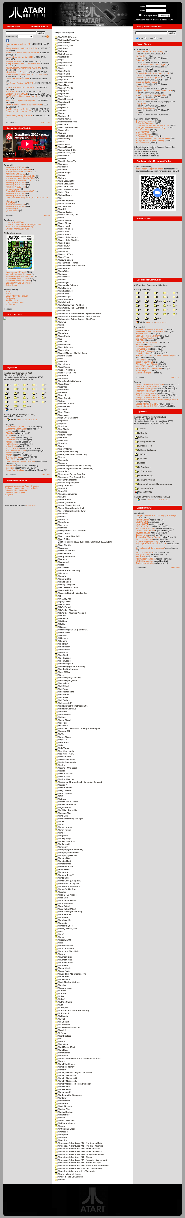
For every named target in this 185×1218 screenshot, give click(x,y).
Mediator (61, 401)
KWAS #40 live (12, 92)
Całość (13, 419)
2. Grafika (142, 433)
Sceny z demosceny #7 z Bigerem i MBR (24, 105)
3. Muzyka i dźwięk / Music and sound (152, 125)
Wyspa (9, 453)
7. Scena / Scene (143, 134)
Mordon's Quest (65, 926)
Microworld (63, 562)
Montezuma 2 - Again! (68, 884)
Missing (61, 765)
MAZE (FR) (62, 361)
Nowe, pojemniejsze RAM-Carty (150, 384)
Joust (8, 435)
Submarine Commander (16, 429)
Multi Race (62, 1050)
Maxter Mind (63, 350)
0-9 (9, 385)
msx (168, 305)
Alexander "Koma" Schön (147, 364)
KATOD (139, 344)
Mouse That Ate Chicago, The (71, 974)
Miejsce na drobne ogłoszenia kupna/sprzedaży (157, 399)
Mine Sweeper (64, 658)
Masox (60, 217)
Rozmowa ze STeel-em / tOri (18, 44)
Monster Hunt (64, 861)
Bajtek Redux (11, 285)
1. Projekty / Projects (145, 121)
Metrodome (63, 522)
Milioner (61, 616)
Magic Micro (63, 85)
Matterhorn (62, 333)
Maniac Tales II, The (66, 150)
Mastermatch (63, 249)
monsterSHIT (63, 869)
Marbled (61, 175)
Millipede (61, 635)
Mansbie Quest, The (67, 161)
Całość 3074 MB (15, 409)
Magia (60, 60)
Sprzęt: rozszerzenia (145, 393)
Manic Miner (63, 155)
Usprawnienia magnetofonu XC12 (20, 176)
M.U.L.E (61, 1041)
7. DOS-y (142, 454)
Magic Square (64, 96)
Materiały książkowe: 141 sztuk (19, 276)
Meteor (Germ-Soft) (66, 502)
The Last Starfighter (14, 457)
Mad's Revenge (64, 54)
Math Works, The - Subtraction (72, 308)
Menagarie (62, 460)
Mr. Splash (62, 1016)
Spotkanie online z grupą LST (18, 111)
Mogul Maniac (64, 807)
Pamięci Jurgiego (13, 61)
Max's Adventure (65, 347)
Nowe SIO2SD (142, 524)
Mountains (62, 965)
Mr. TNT (61, 1019)
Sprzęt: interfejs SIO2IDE (147, 404)
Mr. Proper (62, 1008)
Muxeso (61, 1118)
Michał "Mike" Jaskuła (145, 338)
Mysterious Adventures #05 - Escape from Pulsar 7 (81, 1154)
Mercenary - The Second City (71, 477)
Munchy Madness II (66, 1075)
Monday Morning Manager (70, 819)
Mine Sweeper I (64, 661)
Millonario (62, 641)
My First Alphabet (66, 1123)
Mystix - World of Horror (69, 1174)
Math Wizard (63, 302)
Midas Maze (63, 568)
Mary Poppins (64, 206)
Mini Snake (62, 697)
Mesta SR (62, 491)
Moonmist (62, 923)
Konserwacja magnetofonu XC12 (20, 180)
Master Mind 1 (64, 234)
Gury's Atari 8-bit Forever (17, 296)
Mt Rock (61, 1033)
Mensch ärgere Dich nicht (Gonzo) (74, 466)
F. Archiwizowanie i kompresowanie (155, 484)
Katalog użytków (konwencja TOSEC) (152, 497)
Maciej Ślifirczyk (143, 366)
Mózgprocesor (64, 988)
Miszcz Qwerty (64, 793)
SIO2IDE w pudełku (144, 561)
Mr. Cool (61, 993)
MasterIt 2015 (63, 246)
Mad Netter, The (65, 45)
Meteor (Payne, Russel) (68, 505)
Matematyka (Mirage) (67, 285)
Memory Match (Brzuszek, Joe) (72, 454)
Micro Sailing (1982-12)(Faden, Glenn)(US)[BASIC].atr (86, 542)
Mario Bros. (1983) (66, 181)
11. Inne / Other (142, 143)
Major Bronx (63, 124)
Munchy (61, 1070)
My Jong (61, 1126)
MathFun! (62, 322)
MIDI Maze (62, 573)
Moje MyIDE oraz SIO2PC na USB (151, 544)
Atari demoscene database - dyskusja (21, 488)
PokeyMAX (141, 60)
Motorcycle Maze (65, 948)
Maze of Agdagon (66, 370)
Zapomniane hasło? (143, 20)
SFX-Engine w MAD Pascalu (18, 169)
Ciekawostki (141, 69)
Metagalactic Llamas (67, 494)
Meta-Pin (61, 497)
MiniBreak (62, 711)
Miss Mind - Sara (65, 754)
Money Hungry (64, 827)
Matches (61, 280)
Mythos (61, 1180)
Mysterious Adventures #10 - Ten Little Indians (79, 1168)
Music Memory (64, 1106)
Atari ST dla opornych (15, 204)
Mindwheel (62, 652)
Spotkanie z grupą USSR (17, 94)
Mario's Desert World (67, 189)
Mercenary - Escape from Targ (71, 474)
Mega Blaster (63, 412)
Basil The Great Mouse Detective (20, 461)
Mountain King (64, 960)
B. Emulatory (144, 467)
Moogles (61, 892)
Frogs (8, 431)
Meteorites (62, 514)
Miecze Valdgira (65, 590)
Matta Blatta (63, 330)
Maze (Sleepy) (64, 384)
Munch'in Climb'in (66, 1064)
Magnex (61, 113)
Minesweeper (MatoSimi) (69, 678)
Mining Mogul (64, 720)
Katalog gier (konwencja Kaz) (18, 373)
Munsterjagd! (64, 1092)
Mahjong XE (63, 116)
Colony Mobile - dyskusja (16, 490)
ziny (159, 318)
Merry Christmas (65, 485)
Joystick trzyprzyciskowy (147, 541)
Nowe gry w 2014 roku (16, 206)
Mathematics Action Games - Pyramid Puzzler (79, 313)
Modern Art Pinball (66, 805)
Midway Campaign (66, 585)
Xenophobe (11, 442)
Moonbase (62, 917)
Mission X (62, 785)
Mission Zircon (64, 788)
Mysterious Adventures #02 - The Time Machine (80, 1146)
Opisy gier (9, 424)
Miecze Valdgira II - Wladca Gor (72, 593)
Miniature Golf (64, 703)
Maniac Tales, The (66, 153)
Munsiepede (63, 1086)
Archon (9, 455)
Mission (61, 771)
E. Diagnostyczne (146, 480)
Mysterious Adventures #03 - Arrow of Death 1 (79, 1148)
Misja (60, 745)
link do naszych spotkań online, (149, 169)
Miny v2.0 (62, 740)
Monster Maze (64, 864)
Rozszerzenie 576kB (145, 552)
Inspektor (10, 468)
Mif (59, 596)
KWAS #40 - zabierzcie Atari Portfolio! (22, 96)
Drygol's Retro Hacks (15, 302)
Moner (60, 821)
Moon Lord (62, 898)
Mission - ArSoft (65, 773)
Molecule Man (64, 813)
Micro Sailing (63, 539)
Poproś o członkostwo (163, 20)
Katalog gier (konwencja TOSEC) (19, 414)
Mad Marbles (63, 43)
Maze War (62, 387)
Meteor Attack (64, 499)
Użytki (150, 39)
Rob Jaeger (141, 360)
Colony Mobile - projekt (15, 492)
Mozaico (61, 985)
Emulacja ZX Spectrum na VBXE (20, 191)
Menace (61, 457)
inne (28, 406)
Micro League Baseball (68, 536)
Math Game (63, 294)
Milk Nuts (62, 621)
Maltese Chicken (65, 136)
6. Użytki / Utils (142, 132)
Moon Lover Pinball (66, 900)
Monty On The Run (66, 889)
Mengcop (62, 463)
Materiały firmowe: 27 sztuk (18, 278)
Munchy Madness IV (67, 1081)
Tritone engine (12, 208)
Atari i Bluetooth (142, 520)
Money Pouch (64, 830)
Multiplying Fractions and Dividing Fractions (78, 1058)
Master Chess (64, 223)
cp (176, 293)
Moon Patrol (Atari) (66, 909)
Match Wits (62, 271)
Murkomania (63, 1101)
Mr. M (60, 1005)
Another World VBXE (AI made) (149, 51)
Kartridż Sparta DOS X (16, 174)
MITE (60, 796)
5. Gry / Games (143, 130)
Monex (60, 824)
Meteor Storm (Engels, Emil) (71, 508)
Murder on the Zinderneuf (69, 1095)
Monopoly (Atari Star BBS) (70, 850)
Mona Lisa (62, 816)
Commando (11, 437)
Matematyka (63, 282)
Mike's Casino (64, 604)
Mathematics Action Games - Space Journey (78, 316)
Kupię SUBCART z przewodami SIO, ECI (154, 91)
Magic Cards (63, 71)
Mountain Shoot (65, 962)
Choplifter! (10, 433)
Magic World (63, 102)
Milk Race (62, 624)
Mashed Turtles (64, 212)
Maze (60, 359)
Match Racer (63, 268)
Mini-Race (62, 723)
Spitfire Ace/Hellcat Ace (16, 450)
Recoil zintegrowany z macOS (19, 115)
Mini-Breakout (64, 714)
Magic (60, 68)
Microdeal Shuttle (66, 551)
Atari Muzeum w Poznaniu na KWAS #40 (23, 68)
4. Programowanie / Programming (150, 127)
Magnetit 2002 (64, 108)
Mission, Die (63, 776)
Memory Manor (64, 449)
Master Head (63, 226)
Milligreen (62, 627)
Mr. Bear (61, 991)
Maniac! (61, 141)
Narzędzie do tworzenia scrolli (19, 172)
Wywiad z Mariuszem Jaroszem (150, 329)
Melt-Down (62, 440)
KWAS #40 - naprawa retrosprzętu (21, 100)
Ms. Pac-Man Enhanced (68, 1027)
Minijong (61, 717)
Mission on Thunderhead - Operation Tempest (79, 782)
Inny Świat (10, 466)
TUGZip (34, 419)
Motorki (61, 954)
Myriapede (62, 1134)
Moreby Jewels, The (67, 929)
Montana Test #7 (65, 875)
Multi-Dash (62, 1056)
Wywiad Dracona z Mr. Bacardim (150, 331)
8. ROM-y (142, 458)
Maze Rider (62, 378)
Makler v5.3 (62, 130)
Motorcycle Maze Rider (68, 951)
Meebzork (62, 409)
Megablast (62, 421)
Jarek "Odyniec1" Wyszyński (149, 368)
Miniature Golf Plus (66, 709)
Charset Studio (142, 86)
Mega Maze (62, 415)
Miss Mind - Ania (65, 751)
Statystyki (9, 495)
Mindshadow (63, 649)
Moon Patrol (63, 906)
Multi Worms (63, 1053)
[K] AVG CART (142, 56)
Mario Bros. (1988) (66, 184)
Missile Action (64, 757)
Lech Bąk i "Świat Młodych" (148, 336)
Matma (60, 325)
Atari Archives (12, 300)
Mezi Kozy (62, 525)
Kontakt (8, 309)
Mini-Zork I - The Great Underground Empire (78, 728)
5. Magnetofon (145, 446)
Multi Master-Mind (66, 1047)
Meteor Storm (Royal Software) (72, 511)
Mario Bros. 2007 (65, 186)
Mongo (61, 833)
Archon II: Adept (13, 448)
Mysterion (62, 1140)
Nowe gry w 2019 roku (16, 185)
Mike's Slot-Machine (67, 610)
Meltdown (62, 437)
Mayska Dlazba (64, 356)
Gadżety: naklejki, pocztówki (148, 395)
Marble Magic (63, 172)
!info (159, 301)
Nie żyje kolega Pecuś (15, 72)
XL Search (10, 304)
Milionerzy (62, 618)
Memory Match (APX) (67, 451)
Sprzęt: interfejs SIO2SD (146, 406)
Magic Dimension (65, 76)
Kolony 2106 (11, 446)
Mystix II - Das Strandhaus (70, 1177)
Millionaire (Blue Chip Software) (72, 630)
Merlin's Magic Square (68, 483)
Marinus (61, 178)
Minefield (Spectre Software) (71, 666)
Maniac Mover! (64, 147)
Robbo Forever (12, 444)
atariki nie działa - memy (146, 82)
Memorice (62, 443)
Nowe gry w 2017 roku (16, 187)
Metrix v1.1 (62, 519)
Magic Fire (62, 79)
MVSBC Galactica (65, 1120)
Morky (60, 937)
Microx (60, 565)
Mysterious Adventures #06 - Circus (74, 1157)
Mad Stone (62, 48)
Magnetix (62, 110)
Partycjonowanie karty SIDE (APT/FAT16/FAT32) (27, 198)
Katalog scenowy (142, 289)
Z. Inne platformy (146, 488)
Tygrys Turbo (142, 535)
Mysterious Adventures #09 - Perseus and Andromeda (83, 1165)
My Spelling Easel (66, 1129)
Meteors (61, 516)
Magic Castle (63, 74)
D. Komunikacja (145, 476)
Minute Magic (64, 737)
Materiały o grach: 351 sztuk (18, 281)
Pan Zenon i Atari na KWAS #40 (19, 83)
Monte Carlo (63, 878)
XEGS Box (140, 557)
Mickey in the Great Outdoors (71, 531)
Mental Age (63, 471)
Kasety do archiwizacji (145, 108)
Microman (62, 559)
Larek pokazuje (12, 189)
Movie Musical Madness (68, 982)
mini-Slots (62, 725)
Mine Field (62, 655)
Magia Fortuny (64, 62)
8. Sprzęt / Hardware (145, 136)
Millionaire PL (64, 633)
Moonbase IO (64, 920)
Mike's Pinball (64, 607)
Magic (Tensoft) (65, 99)
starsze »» (45, 122)
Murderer (61, 1098)
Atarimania (10, 298)
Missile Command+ (66, 762)
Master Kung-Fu (65, 229)
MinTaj (60, 734)
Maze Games (63, 364)
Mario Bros (10, 440)
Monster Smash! (65, 867)
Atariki (8, 291)
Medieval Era (63, 406)
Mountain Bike (64, 957)
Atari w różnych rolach (146, 559)
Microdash (62, 548)
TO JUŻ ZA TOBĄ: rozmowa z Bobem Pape (155, 355)
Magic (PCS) (63, 91)
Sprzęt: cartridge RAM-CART (149, 397)
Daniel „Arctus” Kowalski (146, 342)
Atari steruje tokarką (145, 563)
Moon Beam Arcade (67, 895)
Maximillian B (64, 344)
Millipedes (62, 638)
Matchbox (62, 274)
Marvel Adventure (66, 203)
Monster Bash (64, 858)
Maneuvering (63, 138)
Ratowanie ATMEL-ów (145, 528)
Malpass (61, 133)
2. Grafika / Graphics (145, 123)
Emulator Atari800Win (15, 222)
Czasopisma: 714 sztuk (16, 272)
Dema (159, 39)
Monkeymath (63, 844)
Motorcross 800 (65, 946)
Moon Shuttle (64, 914)
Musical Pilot (63, 1109)
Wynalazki (139, 513)
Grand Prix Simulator (15, 470)
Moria (60, 931)
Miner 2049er (63, 672)
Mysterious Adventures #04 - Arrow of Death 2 (79, 1151)
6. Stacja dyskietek (147, 450)
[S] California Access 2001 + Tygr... (151, 64)
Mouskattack (63, 979)
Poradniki (8, 165)
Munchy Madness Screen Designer (74, 1084)
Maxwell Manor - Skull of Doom (72, 353)
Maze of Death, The (66, 373)
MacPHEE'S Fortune (67, 37)
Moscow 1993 (64, 940)
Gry (141, 39)
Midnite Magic (64, 582)
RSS (44, 36)
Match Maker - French (67, 263)
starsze (47, 215)
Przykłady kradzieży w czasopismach (152, 73)
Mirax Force (63, 742)
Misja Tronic (63, 748)
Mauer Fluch (63, 336)
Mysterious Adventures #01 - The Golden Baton (80, 1143)
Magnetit (61, 105)
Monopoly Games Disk (68, 852)
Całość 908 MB (145, 492)
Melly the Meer (64, 435)
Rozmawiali (139, 327)
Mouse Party (63, 971)
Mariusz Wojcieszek (145, 347)
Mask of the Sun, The (67, 215)
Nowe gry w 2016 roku (16, 193)
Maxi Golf (62, 342)
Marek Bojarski (142, 370)
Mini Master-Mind (65, 692)
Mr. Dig (60, 996)
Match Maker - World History (71, 265)
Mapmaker (62, 164)
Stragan (137, 382)
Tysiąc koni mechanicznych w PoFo (21, 48)
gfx (177, 297)
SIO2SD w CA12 (143, 526)
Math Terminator (65, 299)
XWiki (8, 294)
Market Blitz (63, 192)
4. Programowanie (146, 441)
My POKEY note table (145, 99)
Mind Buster (63, 647)
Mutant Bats (63, 1115)
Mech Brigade (64, 398)
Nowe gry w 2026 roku (16, 167)
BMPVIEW (10, 202)
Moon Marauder (65, 903)
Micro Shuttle (64, 545)
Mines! (60, 675)
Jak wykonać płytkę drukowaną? (150, 548)
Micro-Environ (64, 553)
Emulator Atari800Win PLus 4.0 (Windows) (24, 224)
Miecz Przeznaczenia (67, 587)
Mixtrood (61, 799)
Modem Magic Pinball (67, 802)
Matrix (60, 327)
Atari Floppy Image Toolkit (17, 109)
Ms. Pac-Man (63, 1024)
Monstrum (62, 872)
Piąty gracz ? (141, 104)
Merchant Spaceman (67, 480)
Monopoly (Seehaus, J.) (68, 855)
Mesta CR (62, 488)
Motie (60, 943)
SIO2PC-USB (142, 522)
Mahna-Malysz (64, 119)
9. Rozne (142, 463)
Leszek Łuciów (142, 353)
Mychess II (62, 1132)
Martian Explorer (65, 200)
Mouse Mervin (64, 968)
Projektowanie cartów (145, 531)
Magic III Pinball (65, 82)
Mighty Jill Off (64, 601)
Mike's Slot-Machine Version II (71, 613)
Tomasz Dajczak (143, 334)
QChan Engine (12, 211)
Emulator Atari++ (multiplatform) (19, 227)
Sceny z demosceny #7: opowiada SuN (23, 63)
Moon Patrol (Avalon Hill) (69, 912)
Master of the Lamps (67, 237)
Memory (61, 446)
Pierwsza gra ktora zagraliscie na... (151, 77)
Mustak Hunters (65, 1112)
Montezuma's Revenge (68, 886)
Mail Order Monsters (67, 122)
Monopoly (62, 847)
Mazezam (62, 392)
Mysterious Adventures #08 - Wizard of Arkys (79, 1163)
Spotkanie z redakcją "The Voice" (20, 87)
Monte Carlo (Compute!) (69, 881)
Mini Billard (63, 686)
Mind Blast (62, 644)
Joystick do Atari (143, 533)
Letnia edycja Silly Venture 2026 (19, 57)
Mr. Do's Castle (64, 1002)
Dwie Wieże (11, 459)
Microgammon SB (66, 556)
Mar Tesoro (62, 167)
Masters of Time (65, 254)
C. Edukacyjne (145, 471)
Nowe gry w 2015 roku (16, 195)
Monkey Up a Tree (66, 841)
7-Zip (28, 419)
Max (59, 339)
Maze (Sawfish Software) (69, 381)
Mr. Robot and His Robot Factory (73, 1010)
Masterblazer (63, 243)
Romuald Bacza (143, 349)
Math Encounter (65, 291)
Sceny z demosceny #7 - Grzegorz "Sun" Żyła (26, 74)
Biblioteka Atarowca (13, 233)
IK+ (137, 112)
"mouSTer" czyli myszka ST (148, 386)
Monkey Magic (64, 838)
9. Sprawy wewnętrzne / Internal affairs (153, 138)
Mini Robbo (63, 695)
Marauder (62, 170)
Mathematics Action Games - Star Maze (76, 319)
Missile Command (66, 759)
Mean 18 (61, 395)
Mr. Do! (61, 999)
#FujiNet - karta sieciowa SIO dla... (151, 95)
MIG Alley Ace (64, 599)
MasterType (63, 257)
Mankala (61, 158)
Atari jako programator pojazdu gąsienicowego (156, 515)
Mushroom (62, 1103)
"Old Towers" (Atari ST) (16, 427)
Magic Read (63, 93)
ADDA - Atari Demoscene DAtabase (151, 285)
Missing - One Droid (67, 768)
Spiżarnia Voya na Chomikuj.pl (19, 283)
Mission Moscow (65, 779)
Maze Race (62, 375)
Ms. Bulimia (63, 1022)
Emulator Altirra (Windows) (17, 229)
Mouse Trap (63, 976)
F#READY (140, 340)
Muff (59, 1039)
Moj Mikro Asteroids (67, 810)
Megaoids (62, 432)
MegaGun (62, 423)
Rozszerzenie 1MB (144, 539)
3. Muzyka (143, 437)
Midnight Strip (64, 579)
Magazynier (63, 57)
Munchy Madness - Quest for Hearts (74, 1072)
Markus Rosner (64, 195)
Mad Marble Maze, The (68, 40)
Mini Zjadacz (63, 700)
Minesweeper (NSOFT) (68, 680)
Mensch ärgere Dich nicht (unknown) (75, 468)
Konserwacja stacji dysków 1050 (20, 178)
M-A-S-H (61, 209)
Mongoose (62, 835)
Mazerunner (63, 389)
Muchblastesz (64, 1036)
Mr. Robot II (63, 1013)
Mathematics (63, 311)
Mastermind (63, 251)
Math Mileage (63, 297)
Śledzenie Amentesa (145, 351)
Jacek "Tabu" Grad (144, 362)
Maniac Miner (63, 144)
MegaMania (63, 429)
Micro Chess (63, 533)
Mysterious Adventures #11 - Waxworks (76, 1171)
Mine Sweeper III (65, 663)
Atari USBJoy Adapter (145, 389)
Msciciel (61, 1030)
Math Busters (64, 288)
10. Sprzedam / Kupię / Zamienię (150, 140)
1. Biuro (142, 429)
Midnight (61, 576)
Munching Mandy (65, 1067)
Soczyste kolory (143, 554)
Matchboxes (63, 277)
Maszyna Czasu (65, 260)
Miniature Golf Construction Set (72, 706)
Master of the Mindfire (68, 240)
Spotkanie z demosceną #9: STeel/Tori (22, 53)
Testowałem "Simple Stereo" (148, 537)
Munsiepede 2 (64, 1089)
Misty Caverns (64, 790)
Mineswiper (63, 683)
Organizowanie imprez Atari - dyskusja (21, 486)
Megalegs (62, 426)
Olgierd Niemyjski (143, 373)
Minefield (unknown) (67, 669)
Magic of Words (65, 88)
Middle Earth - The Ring (68, 570)
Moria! (60, 934)
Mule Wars (62, 1044)
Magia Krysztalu (65, 65)
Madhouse (62, 51)
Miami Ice (62, 528)
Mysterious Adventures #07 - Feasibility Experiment (82, 1160)
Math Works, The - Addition (70, 305)
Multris (60, 1061)
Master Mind (63, 232)
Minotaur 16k (63, 731)
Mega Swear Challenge (68, 418)
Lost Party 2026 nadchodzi (17, 79)
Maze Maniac (63, 367)
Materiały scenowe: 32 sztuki (18, 274)
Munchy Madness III (67, 1078)
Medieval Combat (65, 404)
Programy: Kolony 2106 (146, 391)
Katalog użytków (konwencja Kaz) (150, 417)
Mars (60, 198)
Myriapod (62, 1137)
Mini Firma (62, 689)
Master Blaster (64, 220)
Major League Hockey (67, 127)
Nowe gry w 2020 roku (16, 182)
